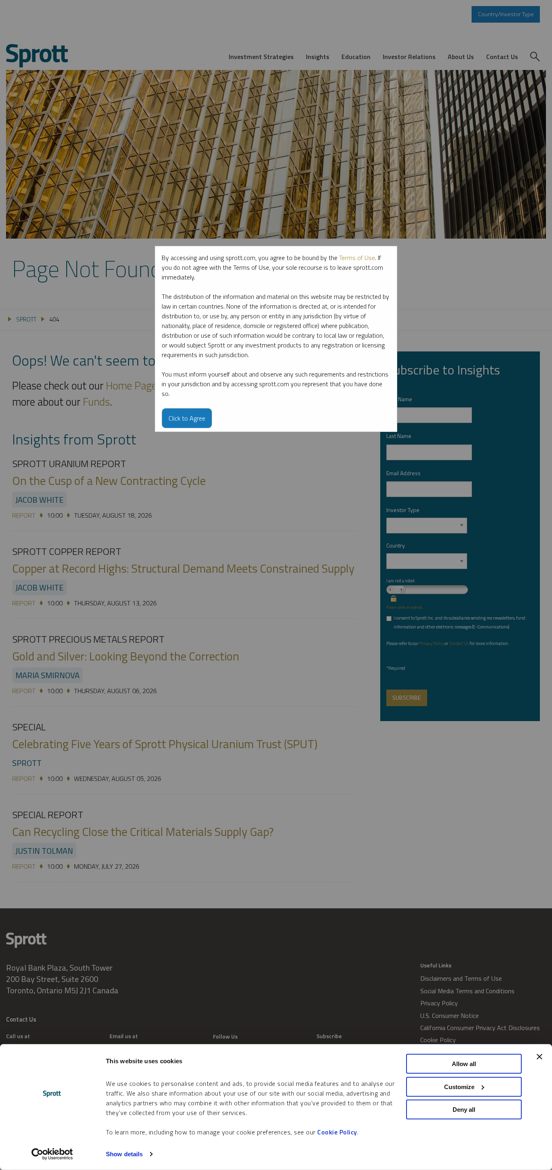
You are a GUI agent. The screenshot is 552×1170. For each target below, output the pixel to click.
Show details (124, 1154)
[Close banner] (539, 1057)
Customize (459, 1086)
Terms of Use (357, 257)
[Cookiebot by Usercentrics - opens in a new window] (52, 1154)
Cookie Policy (337, 1132)
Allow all (464, 1063)
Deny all (464, 1109)
